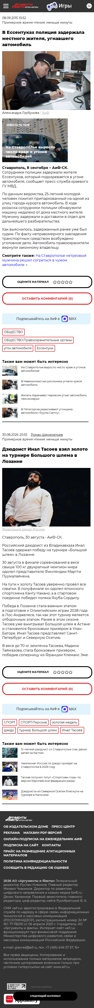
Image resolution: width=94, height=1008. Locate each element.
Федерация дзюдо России (23, 529)
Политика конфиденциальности (35, 861)
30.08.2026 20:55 (14, 435)
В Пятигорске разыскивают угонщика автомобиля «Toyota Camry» (47, 411)
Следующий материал (45, 996)
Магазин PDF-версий (42, 833)
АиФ (45, 113)
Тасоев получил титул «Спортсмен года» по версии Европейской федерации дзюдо (51, 779)
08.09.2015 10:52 (14, 18)
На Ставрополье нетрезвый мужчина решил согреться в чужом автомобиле (44, 260)
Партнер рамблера (41, 986)
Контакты (51, 845)
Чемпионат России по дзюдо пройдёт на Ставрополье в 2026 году (49, 765)
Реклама (11, 833)
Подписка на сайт (20, 845)
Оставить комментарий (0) (47, 299)
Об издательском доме (25, 827)
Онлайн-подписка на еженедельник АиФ (42, 839)
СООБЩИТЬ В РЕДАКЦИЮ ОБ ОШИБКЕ (36, 868)
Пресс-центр (63, 827)
